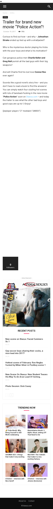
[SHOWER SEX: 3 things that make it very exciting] (15, 446)
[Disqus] (26, 152)
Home (5, 13)
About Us (22, 501)
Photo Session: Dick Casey (18, 386)
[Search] (49, 6)
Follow (10, 258)
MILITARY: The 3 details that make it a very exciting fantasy (36, 457)
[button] (4, 6)
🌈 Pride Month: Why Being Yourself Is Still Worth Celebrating (13, 433)
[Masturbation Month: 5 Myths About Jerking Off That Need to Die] (38, 421)
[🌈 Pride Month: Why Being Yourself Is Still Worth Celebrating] (15, 421)
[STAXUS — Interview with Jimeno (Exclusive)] (38, 470)
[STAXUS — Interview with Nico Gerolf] (15, 470)
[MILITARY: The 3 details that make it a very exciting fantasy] (38, 446)
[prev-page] (7, 395)
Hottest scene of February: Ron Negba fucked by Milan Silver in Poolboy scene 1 (25, 363)
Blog (7, 344)
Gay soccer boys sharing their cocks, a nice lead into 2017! (24, 352)
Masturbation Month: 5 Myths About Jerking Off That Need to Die (37, 433)
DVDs (12, 13)
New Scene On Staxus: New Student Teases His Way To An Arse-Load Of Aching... (26, 375)
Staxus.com (31, 96)
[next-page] (11, 395)
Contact (31, 501)
